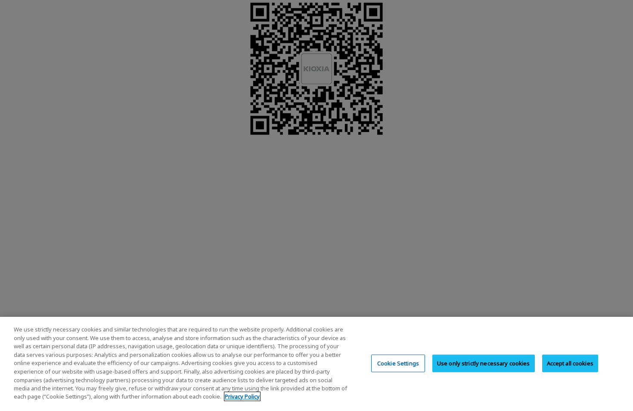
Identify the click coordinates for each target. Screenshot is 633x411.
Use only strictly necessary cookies (483, 363)
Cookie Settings (398, 363)
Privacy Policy (242, 396)
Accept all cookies (570, 363)
